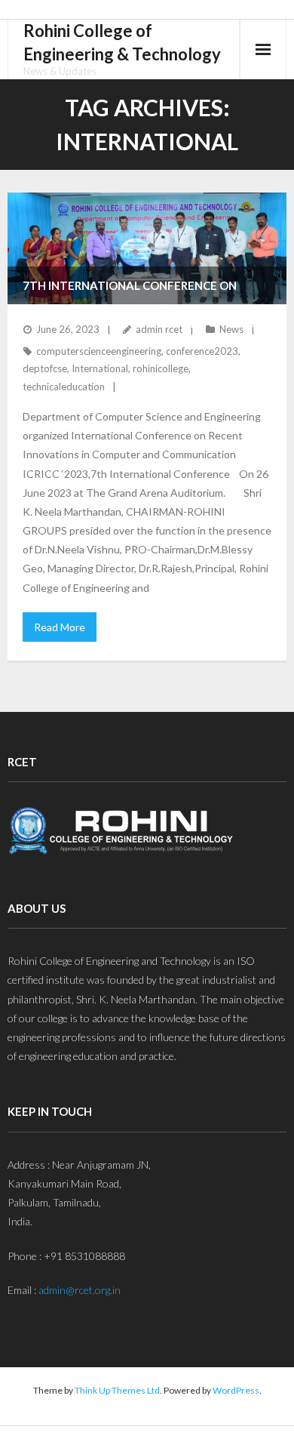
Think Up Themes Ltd (117, 1390)
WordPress (236, 1390)
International (100, 368)
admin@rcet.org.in (79, 1289)
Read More (59, 627)
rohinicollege (160, 368)
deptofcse (45, 368)
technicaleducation (64, 387)
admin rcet (159, 329)
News (231, 329)
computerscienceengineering (98, 351)
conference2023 (202, 351)
